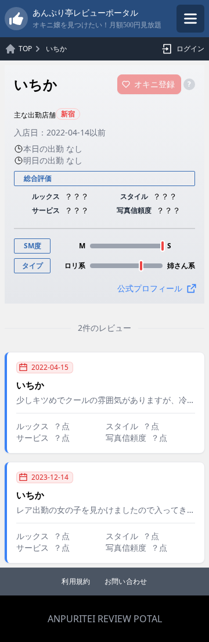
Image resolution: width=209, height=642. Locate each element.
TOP (25, 49)
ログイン (190, 49)
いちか (56, 49)
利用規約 (76, 581)
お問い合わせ (126, 581)
